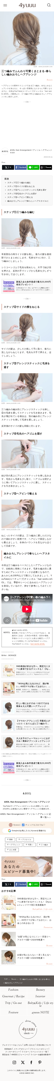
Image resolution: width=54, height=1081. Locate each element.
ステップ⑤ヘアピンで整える (20, 197)
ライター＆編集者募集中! (41, 1055)
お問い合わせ (29, 1045)
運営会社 (5, 1055)
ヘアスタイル (25, 840)
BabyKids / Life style (40, 1004)
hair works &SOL (38, 644)
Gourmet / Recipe (13, 997)
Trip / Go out (13, 1003)
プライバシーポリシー (39, 1049)
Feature (13, 1013)
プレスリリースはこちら (12, 1045)
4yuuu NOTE (40, 1013)
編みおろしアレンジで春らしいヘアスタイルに (28, 201)
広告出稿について (44, 1045)
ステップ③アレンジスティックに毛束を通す (27, 190)
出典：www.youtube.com (43, 66)
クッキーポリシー (12, 1052)
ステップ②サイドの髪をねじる (21, 186)
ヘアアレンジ (14, 845)
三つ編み (44, 845)
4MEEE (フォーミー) (20, 1055)
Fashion (13, 990)
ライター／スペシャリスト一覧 (34, 1052)
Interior (40, 997)
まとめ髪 (12, 850)
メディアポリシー (21, 1049)
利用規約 (8, 1049)
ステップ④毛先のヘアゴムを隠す (22, 194)
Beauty (40, 990)
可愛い (30, 845)
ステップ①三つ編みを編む (19, 183)
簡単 (11, 840)
